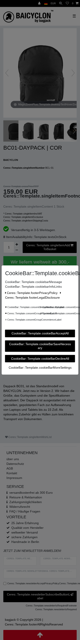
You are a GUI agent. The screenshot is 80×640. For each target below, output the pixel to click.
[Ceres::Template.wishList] (67, 3)
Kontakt (11, 473)
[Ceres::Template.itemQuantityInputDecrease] (16, 250)
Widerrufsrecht (19, 506)
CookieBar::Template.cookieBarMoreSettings (40, 367)
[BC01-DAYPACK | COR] (14, 131)
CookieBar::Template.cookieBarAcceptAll (40, 333)
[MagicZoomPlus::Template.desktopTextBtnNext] (73, 73)
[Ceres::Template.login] (40, 3)
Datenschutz (15, 464)
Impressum (14, 478)
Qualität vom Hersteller (27, 527)
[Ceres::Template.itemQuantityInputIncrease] (16, 244)
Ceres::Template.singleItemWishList (30, 437)
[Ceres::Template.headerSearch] (60, 3)
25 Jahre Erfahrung (25, 523)
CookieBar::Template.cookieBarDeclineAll (40, 358)
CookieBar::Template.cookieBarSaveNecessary (40, 346)
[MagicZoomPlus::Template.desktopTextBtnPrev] (6, 73)
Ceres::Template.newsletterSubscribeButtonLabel (38, 596)
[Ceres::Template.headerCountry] (46, 3)
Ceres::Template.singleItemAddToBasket (48, 247)
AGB (9, 468)
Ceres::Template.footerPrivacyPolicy (32, 293)
